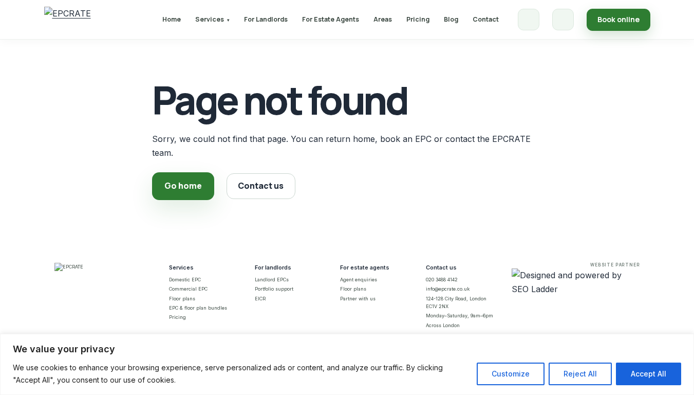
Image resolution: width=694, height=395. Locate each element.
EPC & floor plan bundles (198, 308)
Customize (511, 373)
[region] (347, 364)
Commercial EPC (188, 289)
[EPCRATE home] (67, 19)
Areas (382, 19)
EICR (260, 298)
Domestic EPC (185, 279)
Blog (451, 19)
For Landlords (266, 19)
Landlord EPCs (272, 279)
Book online (618, 19)
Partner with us (358, 298)
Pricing (417, 19)
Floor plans (182, 298)
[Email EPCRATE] (563, 19)
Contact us (261, 185)
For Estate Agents (330, 19)
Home (171, 19)
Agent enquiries (358, 279)
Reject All (580, 373)
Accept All (648, 373)
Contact (486, 19)
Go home (183, 185)
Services (212, 19)
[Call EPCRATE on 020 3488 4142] (528, 19)
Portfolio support (274, 289)
